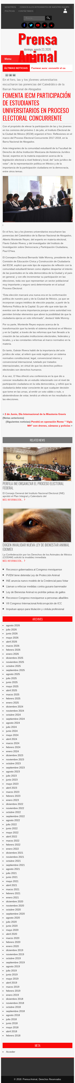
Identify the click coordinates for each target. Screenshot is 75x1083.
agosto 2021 (13, 869)
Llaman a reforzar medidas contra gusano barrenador (36, 586)
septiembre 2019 (15, 962)
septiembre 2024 (15, 718)
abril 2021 (11, 885)
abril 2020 (11, 934)
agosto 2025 (13, 674)
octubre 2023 (13, 763)
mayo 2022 (12, 832)
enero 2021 (12, 897)
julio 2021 (11, 873)
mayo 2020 (12, 930)
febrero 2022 (13, 844)
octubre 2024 (13, 714)
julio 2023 (11, 775)
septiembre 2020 (15, 913)
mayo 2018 (12, 1027)
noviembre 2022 (15, 808)
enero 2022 (12, 848)
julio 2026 (11, 629)
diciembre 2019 (14, 950)
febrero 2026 (13, 649)
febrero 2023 (13, 795)
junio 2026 (12, 633)
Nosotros (10, 7)
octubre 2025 (13, 666)
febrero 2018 (13, 1035)
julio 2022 (11, 824)
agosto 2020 (13, 917)
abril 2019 (11, 982)
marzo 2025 (12, 694)
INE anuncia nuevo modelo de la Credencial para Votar (37, 580)
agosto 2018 (13, 1015)
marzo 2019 (12, 986)
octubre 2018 (13, 1007)
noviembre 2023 (15, 759)
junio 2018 (12, 1023)
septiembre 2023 (15, 767)
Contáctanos (25, 11)
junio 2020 (12, 925)
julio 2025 (11, 678)
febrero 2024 (13, 747)
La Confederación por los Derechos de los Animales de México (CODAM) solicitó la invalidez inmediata (37, 556)
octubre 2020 (13, 909)
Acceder (10, 1051)
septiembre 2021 (15, 865)
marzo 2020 (12, 938)
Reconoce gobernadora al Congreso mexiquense (34, 569)
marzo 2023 (12, 792)
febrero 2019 (13, 990)
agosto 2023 (13, 771)
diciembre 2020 (14, 901)
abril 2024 (11, 739)
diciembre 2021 (14, 852)
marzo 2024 (12, 743)
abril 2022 (11, 836)
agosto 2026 (13, 625)
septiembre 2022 (15, 816)
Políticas (10, 11)
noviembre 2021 (15, 856)
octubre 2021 (13, 860)
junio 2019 (12, 974)
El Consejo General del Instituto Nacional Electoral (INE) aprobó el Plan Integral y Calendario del (34, 494)
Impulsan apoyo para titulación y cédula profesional (35, 609)
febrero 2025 (13, 698)
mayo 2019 (12, 978)
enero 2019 (12, 995)
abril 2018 (11, 1031)
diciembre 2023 (14, 755)
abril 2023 (11, 787)
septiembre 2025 (15, 670)
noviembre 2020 (15, 905)
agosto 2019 (13, 966)
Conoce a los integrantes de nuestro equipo (44, 7)
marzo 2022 (12, 840)
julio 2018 (11, 1019)
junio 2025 (12, 682)
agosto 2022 (13, 820)
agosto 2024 (13, 722)
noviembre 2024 (15, 710)
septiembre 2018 (15, 1011)
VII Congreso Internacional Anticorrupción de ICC (34, 603)
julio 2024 (11, 727)
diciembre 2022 (14, 804)
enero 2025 (12, 702)
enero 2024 (12, 751)
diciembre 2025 (14, 657)
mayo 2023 (12, 783)
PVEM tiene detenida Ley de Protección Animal (33, 575)
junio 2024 (12, 731)
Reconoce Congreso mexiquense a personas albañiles (37, 597)
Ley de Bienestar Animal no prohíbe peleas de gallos (35, 592)
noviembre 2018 (15, 1003)
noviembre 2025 (15, 662)
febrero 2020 (13, 942)
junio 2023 (12, 779)
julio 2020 (11, 921)
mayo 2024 (12, 735)
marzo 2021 (12, 889)
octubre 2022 (13, 812)
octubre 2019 (13, 958)
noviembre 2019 (15, 954)
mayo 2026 (12, 637)
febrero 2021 (13, 893)
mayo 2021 (12, 881)
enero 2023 (12, 800)
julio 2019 (11, 970)
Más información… (13, 499)
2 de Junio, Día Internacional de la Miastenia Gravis (35, 414)
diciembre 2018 (14, 998)
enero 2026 (12, 653)
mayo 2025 (12, 686)
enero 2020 (12, 946)
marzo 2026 (12, 645)
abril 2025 (11, 690)
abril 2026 (11, 641)
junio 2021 (12, 877)
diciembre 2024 (14, 706)
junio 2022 (12, 828)
